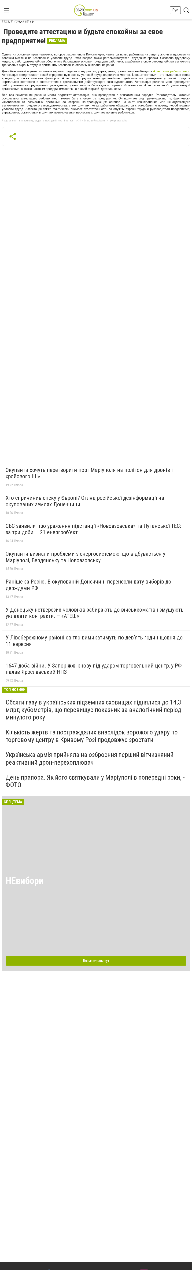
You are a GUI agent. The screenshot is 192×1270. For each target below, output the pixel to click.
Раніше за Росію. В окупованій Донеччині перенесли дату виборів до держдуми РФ (88, 584)
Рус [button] (175, 10)
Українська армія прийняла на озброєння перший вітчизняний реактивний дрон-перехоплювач (90, 758)
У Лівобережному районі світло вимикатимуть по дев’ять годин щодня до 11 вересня (94, 640)
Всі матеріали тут (96, 961)
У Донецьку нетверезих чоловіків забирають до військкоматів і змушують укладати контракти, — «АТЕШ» (95, 613)
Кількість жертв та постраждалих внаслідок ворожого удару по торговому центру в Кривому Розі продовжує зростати (92, 736)
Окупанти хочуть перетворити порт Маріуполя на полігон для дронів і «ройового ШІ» (89, 473)
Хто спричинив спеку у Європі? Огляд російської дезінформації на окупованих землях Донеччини (85, 501)
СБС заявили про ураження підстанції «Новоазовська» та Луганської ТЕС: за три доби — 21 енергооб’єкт (93, 529)
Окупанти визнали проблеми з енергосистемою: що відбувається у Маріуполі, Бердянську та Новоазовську (85, 557)
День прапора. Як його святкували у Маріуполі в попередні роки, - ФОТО (95, 781)
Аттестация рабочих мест (171, 71)
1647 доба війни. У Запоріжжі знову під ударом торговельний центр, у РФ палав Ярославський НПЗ (94, 668)
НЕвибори (25, 880)
